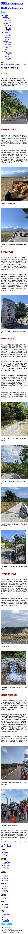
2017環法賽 (6, 869)
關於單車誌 (6, 914)
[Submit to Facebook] (9, 841)
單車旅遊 (5, 64)
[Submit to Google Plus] (20, 841)
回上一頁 (9, 846)
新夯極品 (5, 855)
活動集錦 (5, 880)
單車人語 (5, 886)
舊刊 (4, 917)
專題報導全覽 (6, 862)
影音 (4, 898)
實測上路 (5, 891)
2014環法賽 (6, 863)
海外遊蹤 (5, 906)
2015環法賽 (6, 865)
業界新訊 (5, 854)
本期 (4, 915)
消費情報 (5, 852)
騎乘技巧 (5, 888)
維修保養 (5, 890)
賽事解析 (5, 878)
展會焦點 (5, 877)
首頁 (2, 64)
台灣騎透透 (11, 64)
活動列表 (5, 875)
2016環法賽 (6, 867)
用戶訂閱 (5, 919)
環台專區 (5, 907)
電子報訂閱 (6, 921)
